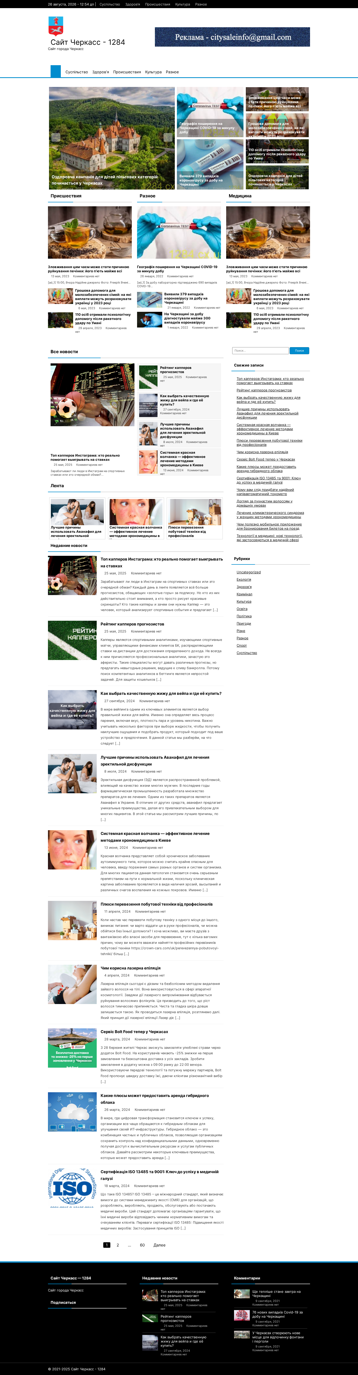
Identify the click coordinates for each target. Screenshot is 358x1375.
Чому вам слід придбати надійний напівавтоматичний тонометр (265, 491)
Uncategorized (249, 572)
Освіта (242, 609)
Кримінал (244, 594)
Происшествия (157, 4)
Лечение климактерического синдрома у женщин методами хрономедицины (270, 515)
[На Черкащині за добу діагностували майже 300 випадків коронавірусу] (149, 326)
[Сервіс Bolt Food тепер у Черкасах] (72, 1066)
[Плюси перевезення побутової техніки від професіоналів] (194, 512)
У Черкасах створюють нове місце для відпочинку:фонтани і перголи (278, 1337)
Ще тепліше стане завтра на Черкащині (276, 1293)
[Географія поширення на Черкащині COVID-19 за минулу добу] (179, 257)
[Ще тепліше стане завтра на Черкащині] (242, 1293)
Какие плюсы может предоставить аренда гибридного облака (266, 468)
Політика (244, 616)
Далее (160, 1245)
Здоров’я (132, 4)
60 (142, 1245)
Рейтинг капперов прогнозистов (176, 369)
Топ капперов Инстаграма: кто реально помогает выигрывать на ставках (85, 457)
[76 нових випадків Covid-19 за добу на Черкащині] (242, 1315)
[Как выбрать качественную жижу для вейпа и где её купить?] (148, 416)
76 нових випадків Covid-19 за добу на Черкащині (277, 1314)
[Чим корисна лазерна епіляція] (72, 1002)
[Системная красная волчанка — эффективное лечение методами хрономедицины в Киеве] (148, 472)
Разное (201, 4)
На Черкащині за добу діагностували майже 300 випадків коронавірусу (187, 318)
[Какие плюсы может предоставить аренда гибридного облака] (72, 1130)
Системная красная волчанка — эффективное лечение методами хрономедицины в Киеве (182, 458)
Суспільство (110, 4)
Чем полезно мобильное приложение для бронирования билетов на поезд (269, 526)
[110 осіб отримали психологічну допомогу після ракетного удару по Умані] (60, 327)
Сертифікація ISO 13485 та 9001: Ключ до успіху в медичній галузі (269, 480)
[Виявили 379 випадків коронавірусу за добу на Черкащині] (149, 306)
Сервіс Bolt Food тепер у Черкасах (134, 1031)
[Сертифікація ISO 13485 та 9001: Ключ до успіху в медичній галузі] (72, 1206)
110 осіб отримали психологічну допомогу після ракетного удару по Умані (277, 154)
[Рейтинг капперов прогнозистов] (148, 387)
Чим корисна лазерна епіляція (131, 968)
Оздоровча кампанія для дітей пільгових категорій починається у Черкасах (275, 180)
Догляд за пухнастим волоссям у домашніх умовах (264, 503)
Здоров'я (244, 587)
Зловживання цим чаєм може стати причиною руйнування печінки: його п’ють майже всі (274, 102)
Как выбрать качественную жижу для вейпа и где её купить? (184, 400)
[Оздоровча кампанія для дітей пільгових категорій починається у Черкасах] (112, 138)
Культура (182, 4)
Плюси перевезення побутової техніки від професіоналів (187, 531)
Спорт (242, 645)
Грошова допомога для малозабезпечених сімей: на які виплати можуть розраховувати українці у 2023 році (276, 129)
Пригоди (244, 623)
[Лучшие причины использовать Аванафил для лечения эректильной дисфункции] (148, 444)
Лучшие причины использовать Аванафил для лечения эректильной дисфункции (182, 430)
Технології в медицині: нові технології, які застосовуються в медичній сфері (270, 538)
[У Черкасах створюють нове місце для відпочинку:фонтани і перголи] (242, 1334)
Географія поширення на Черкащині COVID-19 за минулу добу (207, 127)
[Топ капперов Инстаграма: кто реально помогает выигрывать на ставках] (92, 425)
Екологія (244, 579)
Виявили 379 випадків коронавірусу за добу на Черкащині (201, 180)
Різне (241, 631)
